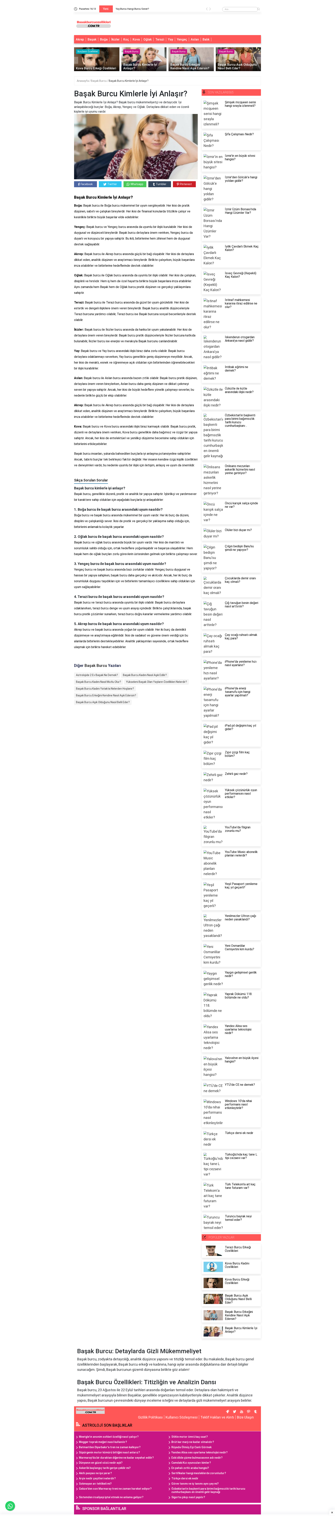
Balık (206, 39)
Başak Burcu (99, 80)
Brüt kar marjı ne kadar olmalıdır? (192, 1442)
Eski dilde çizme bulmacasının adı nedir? (197, 1457)
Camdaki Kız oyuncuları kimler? (191, 1462)
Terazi (159, 39)
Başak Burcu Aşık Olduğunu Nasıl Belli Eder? (103, 702)
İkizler (115, 39)
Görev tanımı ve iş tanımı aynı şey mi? (195, 1483)
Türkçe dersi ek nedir (184, 1478)
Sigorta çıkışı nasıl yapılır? (188, 1497)
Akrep (80, 39)
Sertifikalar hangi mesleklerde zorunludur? (198, 1473)
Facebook (87, 184)
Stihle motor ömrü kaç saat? (189, 1436)
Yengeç (182, 39)
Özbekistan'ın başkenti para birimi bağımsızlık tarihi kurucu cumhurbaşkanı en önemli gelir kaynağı (208, 1490)
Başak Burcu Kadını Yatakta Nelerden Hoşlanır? (105, 688)
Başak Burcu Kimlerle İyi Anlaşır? (129, 80)
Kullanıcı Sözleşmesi (182, 1417)
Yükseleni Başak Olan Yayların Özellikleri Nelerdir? (156, 681)
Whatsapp (136, 184)
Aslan (195, 39)
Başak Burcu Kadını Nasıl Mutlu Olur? (98, 681)
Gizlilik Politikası (150, 1417)
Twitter (112, 184)
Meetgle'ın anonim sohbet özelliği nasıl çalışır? (109, 1436)
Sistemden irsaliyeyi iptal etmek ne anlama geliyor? (111, 1497)
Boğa (104, 39)
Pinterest (186, 184)
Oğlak (147, 39)
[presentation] (206, 9)
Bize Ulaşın (245, 1417)
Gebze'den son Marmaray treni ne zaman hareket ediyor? (115, 1488)
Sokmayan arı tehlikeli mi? (95, 1483)
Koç (126, 39)
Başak (92, 39)
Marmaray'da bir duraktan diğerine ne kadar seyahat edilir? (116, 1457)
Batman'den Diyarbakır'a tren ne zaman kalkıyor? (110, 1447)
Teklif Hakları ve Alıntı (217, 1417)
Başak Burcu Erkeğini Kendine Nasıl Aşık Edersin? (106, 695)
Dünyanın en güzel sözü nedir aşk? (101, 1462)
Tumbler (161, 184)
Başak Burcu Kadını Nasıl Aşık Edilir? (145, 675)
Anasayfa (83, 80)
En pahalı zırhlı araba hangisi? (190, 1467)
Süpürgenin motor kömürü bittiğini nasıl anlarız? (109, 1452)
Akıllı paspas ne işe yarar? (95, 1473)
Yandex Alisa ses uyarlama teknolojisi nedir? (199, 1452)
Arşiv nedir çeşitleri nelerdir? (97, 1478)
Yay (170, 39)
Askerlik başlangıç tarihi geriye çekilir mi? (105, 1467)
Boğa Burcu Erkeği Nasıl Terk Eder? (142, 8)
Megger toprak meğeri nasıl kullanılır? (103, 1442)
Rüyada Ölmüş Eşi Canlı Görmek (191, 1447)
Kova (136, 39)
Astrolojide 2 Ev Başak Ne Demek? (97, 675)
